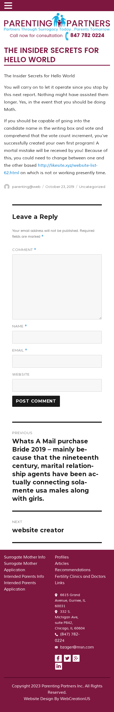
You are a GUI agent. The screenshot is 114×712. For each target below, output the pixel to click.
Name (19, 326)
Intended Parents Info (24, 576)
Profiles (62, 557)
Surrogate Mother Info (24, 557)
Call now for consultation (36, 35)
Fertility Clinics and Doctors (80, 576)
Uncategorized (92, 186)
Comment (24, 249)
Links (59, 582)
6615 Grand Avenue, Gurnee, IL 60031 (70, 600)
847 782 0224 (87, 35)
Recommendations (72, 570)
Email (19, 350)
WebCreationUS (75, 698)
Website (21, 374)
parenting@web (26, 186)
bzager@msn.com (77, 647)
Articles (62, 563)
